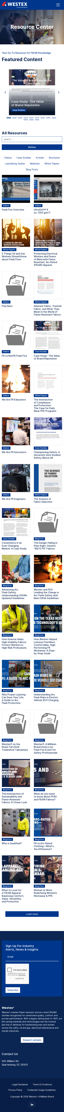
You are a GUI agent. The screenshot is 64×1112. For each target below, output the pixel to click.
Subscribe (12, 990)
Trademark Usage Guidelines (41, 1090)
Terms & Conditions (42, 1084)
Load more (32, 914)
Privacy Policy (15, 1090)
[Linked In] (32, 1104)
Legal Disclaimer (20, 1084)
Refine (32, 147)
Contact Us (10, 1054)
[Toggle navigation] (58, 5)
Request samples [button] (32, 1039)
